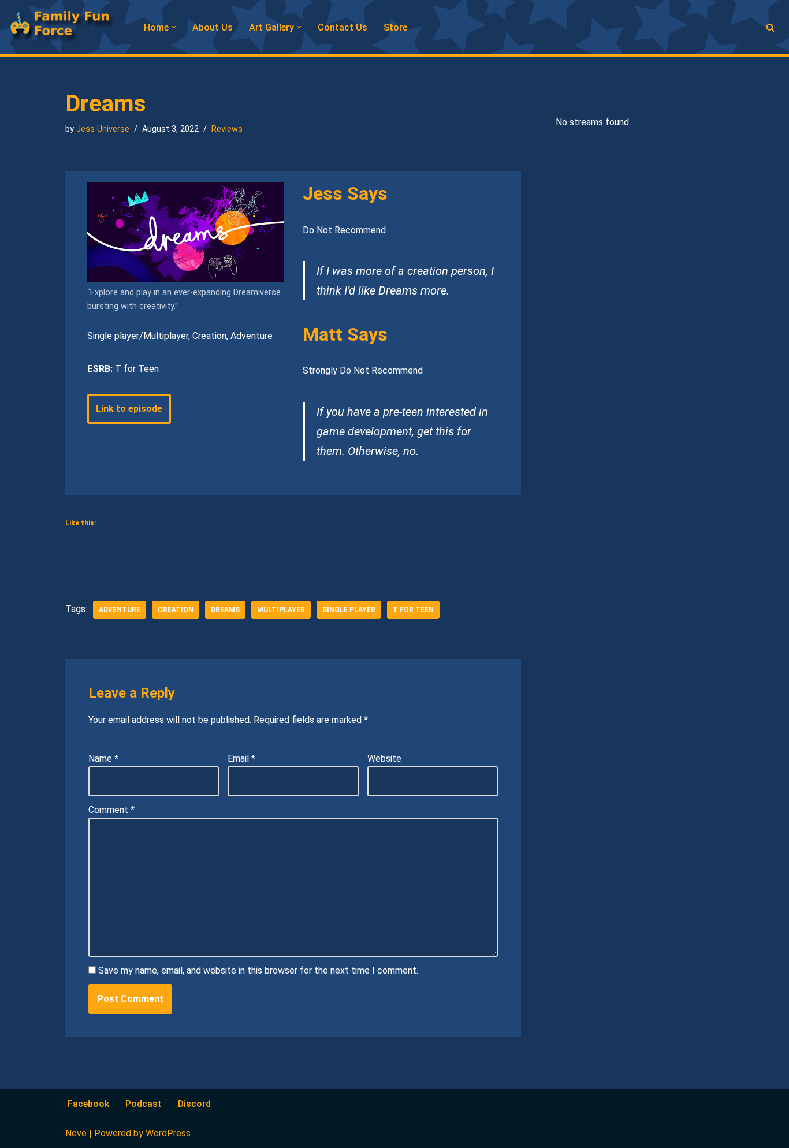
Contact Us (342, 27)
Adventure (119, 610)
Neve (76, 1133)
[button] (174, 27)
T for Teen (413, 610)
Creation (175, 610)
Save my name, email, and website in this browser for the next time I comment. (258, 970)
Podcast (143, 1103)
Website (384, 758)
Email (241, 758)
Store (395, 27)
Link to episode (129, 408)
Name (103, 758)
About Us (212, 27)
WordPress (168, 1133)
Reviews (227, 129)
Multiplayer (281, 610)
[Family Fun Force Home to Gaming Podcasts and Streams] (66, 27)
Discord (194, 1103)
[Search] (770, 27)
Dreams (225, 610)
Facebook (88, 1103)
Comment (111, 809)
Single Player (348, 610)
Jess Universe (102, 129)
